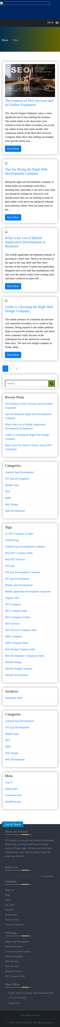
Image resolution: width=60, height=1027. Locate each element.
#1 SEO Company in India (19, 533)
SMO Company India (16, 642)
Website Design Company (18, 668)
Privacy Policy (12, 919)
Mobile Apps (12, 485)
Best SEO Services (15, 559)
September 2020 (13, 697)
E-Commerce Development (18, 951)
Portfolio (9, 910)
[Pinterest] (32, 876)
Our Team (9, 905)
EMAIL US (14, 1003)
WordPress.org (12, 801)
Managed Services (13, 971)
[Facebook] (9, 876)
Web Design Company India (20, 649)
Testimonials (11, 915)
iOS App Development (17, 478)
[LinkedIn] (21, 876)
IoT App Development (17, 578)
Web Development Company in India (24, 655)
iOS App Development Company (22, 572)
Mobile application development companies (28, 591)
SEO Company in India (17, 617)
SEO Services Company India (21, 630)
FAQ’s (8, 900)
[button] (50, 22)
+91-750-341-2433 (17, 998)
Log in (8, 782)
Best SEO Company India (18, 553)
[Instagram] (26, 876)
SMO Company (13, 636)
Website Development (16, 675)
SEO (7, 491)
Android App (12, 540)
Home (5, 40)
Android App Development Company (25, 546)
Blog (7, 895)
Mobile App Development (18, 585)
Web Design (11, 504)
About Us (9, 890)
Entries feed (11, 788)
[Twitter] (15, 876)
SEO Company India (16, 610)
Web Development (15, 510)
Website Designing (13, 956)
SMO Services (11, 961)
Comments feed (13, 795)
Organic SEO (12, 598)
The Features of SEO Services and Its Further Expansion (29, 103)
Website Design (13, 662)
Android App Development (19, 472)
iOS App (9, 565)
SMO (8, 498)
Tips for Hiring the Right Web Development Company (26, 171)
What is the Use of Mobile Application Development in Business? (25, 242)
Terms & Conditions (14, 924)
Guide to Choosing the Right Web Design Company (29, 309)
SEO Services (12, 623)
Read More (13, 148)
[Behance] (38, 876)
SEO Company (13, 604)
